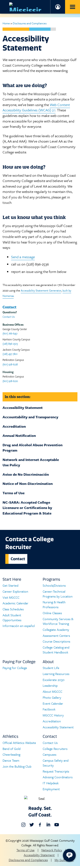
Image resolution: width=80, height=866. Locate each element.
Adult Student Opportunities (12, 617)
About (48, 661)
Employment (51, 789)
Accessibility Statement (23, 407)
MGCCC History (53, 715)
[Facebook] (40, 824)
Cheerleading (11, 754)
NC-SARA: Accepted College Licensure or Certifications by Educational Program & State (27, 508)
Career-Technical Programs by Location (58, 594)
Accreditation (14, 426)
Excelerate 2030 (53, 679)
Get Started (10, 585)
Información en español (19, 625)
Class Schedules (13, 609)
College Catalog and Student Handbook (56, 650)
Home (6, 23)
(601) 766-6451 (10, 333)
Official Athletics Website (19, 742)
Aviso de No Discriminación (26, 474)
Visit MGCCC (11, 597)
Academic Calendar (15, 603)
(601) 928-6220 (10, 381)
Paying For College (19, 661)
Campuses (49, 754)
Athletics (10, 736)
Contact (18, 558)
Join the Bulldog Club (17, 766)
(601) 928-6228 (10, 364)
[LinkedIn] (48, 824)
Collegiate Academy (56, 629)
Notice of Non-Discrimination (28, 483)
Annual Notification (19, 435)
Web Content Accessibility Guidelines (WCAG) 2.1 (36, 107)
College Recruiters (55, 748)
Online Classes (52, 613)
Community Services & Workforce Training (58, 621)
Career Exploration (15, 591)
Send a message (23, 257)
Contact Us (9, 317)
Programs (51, 579)
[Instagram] (23, 824)
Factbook (49, 709)
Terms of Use (14, 493)
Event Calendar (53, 703)
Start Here (12, 579)
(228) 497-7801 (10, 354)
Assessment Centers (56, 635)
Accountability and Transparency (30, 417)
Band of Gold (11, 748)
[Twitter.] (31, 824)
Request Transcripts (56, 771)
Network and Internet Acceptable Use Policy (31, 462)
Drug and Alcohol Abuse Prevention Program (33, 447)
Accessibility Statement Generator (41, 290)
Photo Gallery (52, 697)
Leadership (50, 685)
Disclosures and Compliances (30, 23)
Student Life (51, 667)
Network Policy (51, 850)
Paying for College (15, 667)
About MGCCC (52, 691)
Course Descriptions (56, 641)
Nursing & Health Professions (54, 604)
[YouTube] (56, 824)
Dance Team (11, 760)
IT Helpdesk (51, 783)
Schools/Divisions (54, 585)
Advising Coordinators (58, 777)
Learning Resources (56, 673)
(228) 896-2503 (10, 343)
